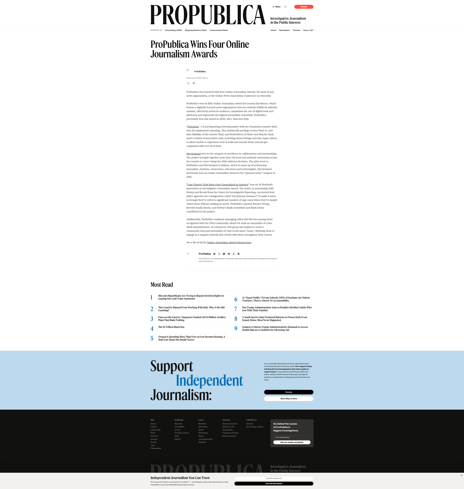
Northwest (203, 427)
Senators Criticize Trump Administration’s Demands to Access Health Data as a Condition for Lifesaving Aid (275, 328)
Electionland (193, 153)
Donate (304, 7)
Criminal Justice (181, 433)
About (273, 30)
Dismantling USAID (173, 30)
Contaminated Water (219, 30)
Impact (154, 427)
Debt (176, 436)
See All (177, 439)
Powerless (193, 126)
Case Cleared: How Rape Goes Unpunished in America (217, 184)
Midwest (202, 424)
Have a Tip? (308, 30)
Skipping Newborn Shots (196, 30)
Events (154, 442)
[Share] (188, 83)
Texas (200, 436)
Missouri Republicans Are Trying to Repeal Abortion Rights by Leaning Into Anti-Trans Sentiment (191, 297)
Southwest (203, 433)
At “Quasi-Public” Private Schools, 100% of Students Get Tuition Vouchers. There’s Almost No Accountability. (276, 299)
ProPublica (201, 71)
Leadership (156, 430)
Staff (153, 433)
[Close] (461, 475)
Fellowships (156, 448)
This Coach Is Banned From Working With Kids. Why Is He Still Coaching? (191, 309)
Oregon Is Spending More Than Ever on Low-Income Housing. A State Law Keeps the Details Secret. (191, 338)
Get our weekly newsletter (291, 442)
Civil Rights (179, 427)
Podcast (296, 30)
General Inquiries (230, 424)
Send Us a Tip (228, 427)
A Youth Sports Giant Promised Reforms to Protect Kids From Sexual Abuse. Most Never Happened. (274, 319)
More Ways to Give (289, 398)
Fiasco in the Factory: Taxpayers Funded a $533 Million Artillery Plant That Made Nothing (192, 319)
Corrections (227, 430)
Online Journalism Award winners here (229, 242)
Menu (277, 7)
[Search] (285, 7)
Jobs (153, 445)
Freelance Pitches (230, 433)
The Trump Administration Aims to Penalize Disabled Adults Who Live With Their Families (277, 309)
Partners (154, 436)
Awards (154, 439)
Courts (177, 430)
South (201, 430)
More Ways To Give (254, 427)
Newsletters (284, 30)
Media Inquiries (229, 436)
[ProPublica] (208, 14)
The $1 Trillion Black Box (171, 327)
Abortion (178, 424)
